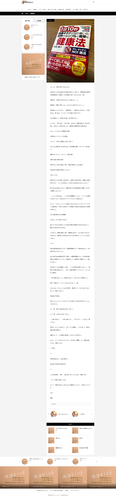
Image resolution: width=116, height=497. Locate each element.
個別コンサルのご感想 (52, 9)
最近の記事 (27, 20)
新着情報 (34, 9)
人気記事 (39, 20)
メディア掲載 (75, 9)
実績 (80, 9)
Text (55, 404)
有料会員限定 (68, 9)
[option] (33, 66)
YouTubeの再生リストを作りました (61, 458)
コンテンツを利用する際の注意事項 (56, 490)
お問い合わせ (85, 9)
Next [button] (96, 461)
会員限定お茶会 (61, 9)
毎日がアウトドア (34, 25)
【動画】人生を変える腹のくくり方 (36, 458)
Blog (50, 20)
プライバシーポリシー (75, 490)
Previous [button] (19, 461)
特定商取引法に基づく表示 (42, 490)
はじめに (29, 9)
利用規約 (66, 490)
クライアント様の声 (42, 9)
